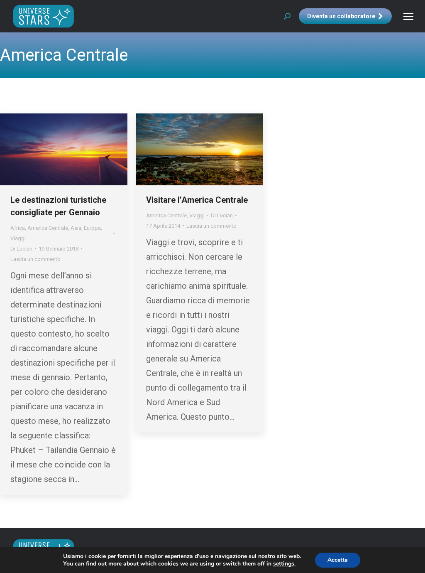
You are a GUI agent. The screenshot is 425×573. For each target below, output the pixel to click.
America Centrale (47, 228)
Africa (17, 228)
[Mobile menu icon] (408, 16)
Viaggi (18, 238)
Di (21, 249)
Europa (92, 228)
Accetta (337, 560)
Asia (76, 228)
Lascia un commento (35, 259)
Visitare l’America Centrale (197, 200)
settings (283, 564)
